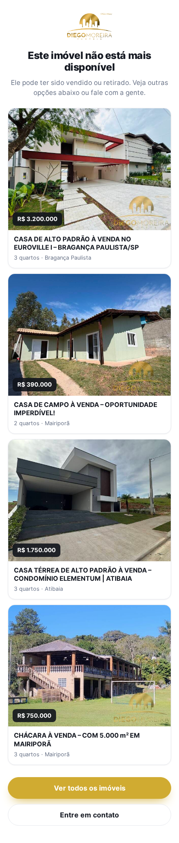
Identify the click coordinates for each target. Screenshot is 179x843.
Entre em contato (89, 814)
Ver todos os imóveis (90, 788)
